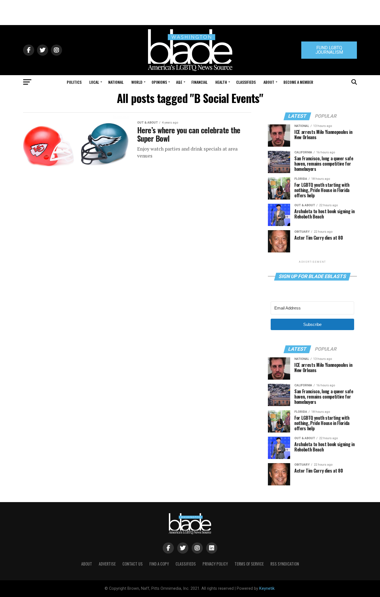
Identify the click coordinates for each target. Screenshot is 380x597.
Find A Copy (159, 564)
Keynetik (267, 588)
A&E (179, 82)
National (116, 82)
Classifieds (246, 82)
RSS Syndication (284, 564)
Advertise (107, 564)
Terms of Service (249, 564)
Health (221, 82)
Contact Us (132, 564)
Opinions (159, 82)
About (268, 82)
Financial (199, 82)
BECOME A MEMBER (298, 82)
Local (94, 82)
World (136, 82)
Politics (74, 82)
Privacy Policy (215, 564)
